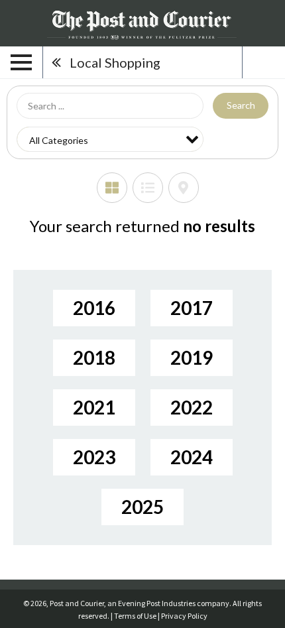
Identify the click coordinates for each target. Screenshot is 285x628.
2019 (191, 357)
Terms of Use (135, 616)
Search (241, 105)
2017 (191, 307)
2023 (94, 457)
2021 (94, 407)
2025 (142, 506)
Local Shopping (115, 62)
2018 (94, 357)
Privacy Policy (184, 616)
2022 (191, 407)
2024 (191, 457)
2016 (94, 307)
